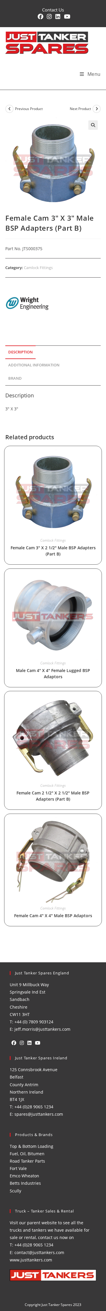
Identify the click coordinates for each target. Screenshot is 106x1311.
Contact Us (53, 10)
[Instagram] (22, 1043)
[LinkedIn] (29, 1043)
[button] (93, 125)
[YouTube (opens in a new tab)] (66, 16)
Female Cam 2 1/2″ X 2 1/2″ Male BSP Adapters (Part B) (53, 796)
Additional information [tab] (33, 365)
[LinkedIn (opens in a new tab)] (58, 16)
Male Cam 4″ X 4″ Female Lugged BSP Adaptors (53, 673)
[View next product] (96, 109)
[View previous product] (9, 109)
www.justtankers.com (31, 1260)
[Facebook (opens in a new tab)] (40, 16)
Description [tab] (20, 352)
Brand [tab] (15, 378)
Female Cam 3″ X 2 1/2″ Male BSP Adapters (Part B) (53, 551)
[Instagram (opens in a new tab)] (49, 16)
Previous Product (29, 108)
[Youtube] (37, 1043)
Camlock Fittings (38, 267)
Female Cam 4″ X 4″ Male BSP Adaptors (53, 915)
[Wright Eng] (27, 304)
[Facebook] (13, 1043)
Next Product (80, 108)
